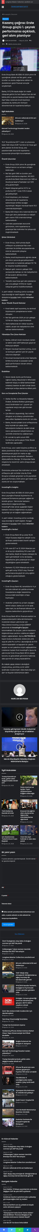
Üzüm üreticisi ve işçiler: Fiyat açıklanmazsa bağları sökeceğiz (27, 790)
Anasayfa (7, 14)
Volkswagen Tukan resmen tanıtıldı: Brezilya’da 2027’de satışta (16, 950)
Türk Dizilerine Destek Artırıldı (8, 812)
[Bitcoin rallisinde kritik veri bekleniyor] (8, 121)
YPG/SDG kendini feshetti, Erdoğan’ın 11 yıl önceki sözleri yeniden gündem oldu (26, 988)
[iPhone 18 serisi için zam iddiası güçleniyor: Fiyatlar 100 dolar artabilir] (8, 1070)
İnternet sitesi (6, 903)
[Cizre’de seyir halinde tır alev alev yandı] (28, 830)
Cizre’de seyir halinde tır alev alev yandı (28, 839)
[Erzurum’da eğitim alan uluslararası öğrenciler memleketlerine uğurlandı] (28, 804)
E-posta (5, 895)
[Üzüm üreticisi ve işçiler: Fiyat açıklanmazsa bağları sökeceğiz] (28, 780)
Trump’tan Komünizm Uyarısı (13, 1025)
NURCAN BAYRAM (10, 40)
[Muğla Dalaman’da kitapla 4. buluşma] (8, 1044)
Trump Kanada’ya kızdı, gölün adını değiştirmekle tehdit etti (10, 780)
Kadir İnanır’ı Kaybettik (25, 1100)
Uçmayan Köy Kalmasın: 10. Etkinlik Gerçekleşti (25, 1091)
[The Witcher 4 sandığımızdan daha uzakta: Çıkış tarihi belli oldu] (8, 1081)
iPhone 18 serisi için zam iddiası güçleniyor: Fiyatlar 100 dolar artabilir (26, 1069)
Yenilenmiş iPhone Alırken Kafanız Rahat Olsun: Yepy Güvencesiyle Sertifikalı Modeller (18, 1033)
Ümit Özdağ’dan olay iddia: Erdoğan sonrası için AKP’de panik (16, 942)
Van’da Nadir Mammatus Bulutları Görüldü (26, 1111)
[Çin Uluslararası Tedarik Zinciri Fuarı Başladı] (10, 830)
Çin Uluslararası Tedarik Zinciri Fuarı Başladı (9, 839)
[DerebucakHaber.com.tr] (19, 6)
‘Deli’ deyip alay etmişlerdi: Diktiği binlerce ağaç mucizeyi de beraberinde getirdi (26, 976)
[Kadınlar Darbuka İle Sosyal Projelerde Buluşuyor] (8, 1122)
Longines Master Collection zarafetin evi (19, 2)
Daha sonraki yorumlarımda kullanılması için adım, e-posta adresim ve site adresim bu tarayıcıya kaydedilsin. (18, 915)
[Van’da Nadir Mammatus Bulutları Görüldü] (8, 1113)
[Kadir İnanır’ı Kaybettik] (8, 1103)
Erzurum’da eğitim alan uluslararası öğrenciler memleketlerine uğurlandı (27, 815)
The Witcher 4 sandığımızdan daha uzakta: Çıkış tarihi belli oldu (25, 1081)
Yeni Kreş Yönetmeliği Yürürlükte (15, 1019)
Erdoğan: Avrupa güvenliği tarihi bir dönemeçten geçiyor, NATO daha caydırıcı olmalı (26, 1001)
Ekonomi (14, 14)
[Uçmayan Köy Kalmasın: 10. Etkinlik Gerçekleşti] (8, 1093)
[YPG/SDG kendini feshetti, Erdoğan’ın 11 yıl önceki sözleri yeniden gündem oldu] (8, 988)
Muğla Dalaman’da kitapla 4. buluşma (23, 1042)
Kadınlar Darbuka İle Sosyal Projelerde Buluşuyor (24, 1121)
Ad (3, 887)
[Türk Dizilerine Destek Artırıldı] (10, 804)
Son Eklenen (19, 934)
